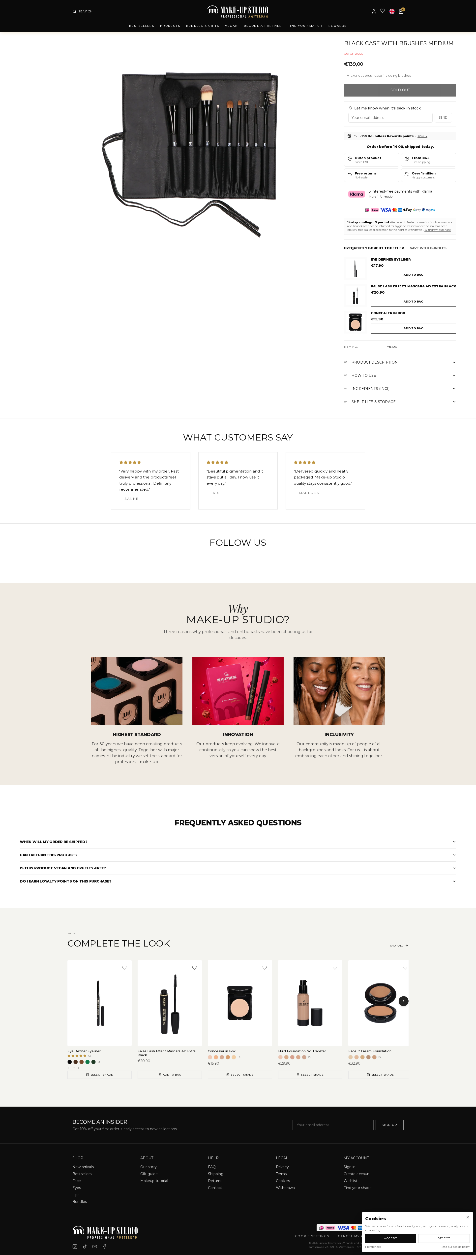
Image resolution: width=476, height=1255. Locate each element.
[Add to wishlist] (124, 967)
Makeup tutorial (154, 1181)
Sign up (389, 1125)
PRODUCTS (170, 26)
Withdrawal (286, 1188)
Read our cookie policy (455, 1247)
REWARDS (337, 26)
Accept (390, 1238)
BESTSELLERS (141, 26)
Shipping (215, 1174)
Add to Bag (172, 1074)
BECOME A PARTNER (263, 26)
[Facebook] (104, 1246)
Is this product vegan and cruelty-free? (63, 868)
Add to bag (413, 274)
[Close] (468, 1217)
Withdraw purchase (437, 230)
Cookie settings (312, 1236)
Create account (357, 1174)
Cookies (283, 1181)
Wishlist (350, 1181)
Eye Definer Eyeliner (391, 259)
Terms (281, 1174)
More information (382, 196)
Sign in (422, 136)
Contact (215, 1188)
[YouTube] (94, 1246)
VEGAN (231, 26)
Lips (76, 1194)
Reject (444, 1238)
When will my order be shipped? (54, 842)
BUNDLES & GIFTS (202, 26)
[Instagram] (74, 1246)
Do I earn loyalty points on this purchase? (65, 881)
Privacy (282, 1167)
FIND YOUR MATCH (305, 26)
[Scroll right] (404, 1001)
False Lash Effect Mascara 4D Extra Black (413, 286)
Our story (148, 1167)
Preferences (373, 1247)
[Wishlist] (382, 11)
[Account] (373, 11)
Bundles (79, 1201)
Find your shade (358, 1188)
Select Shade (101, 1074)
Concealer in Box (388, 313)
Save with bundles (428, 248)
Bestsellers (82, 1174)
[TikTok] (84, 1246)
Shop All (396, 945)
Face (76, 1181)
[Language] (392, 11)
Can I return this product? (49, 855)
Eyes (76, 1188)
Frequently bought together (374, 248)
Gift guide (149, 1174)
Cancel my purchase (360, 1236)
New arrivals (83, 1167)
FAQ (212, 1167)
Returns (215, 1181)
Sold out (400, 90)
